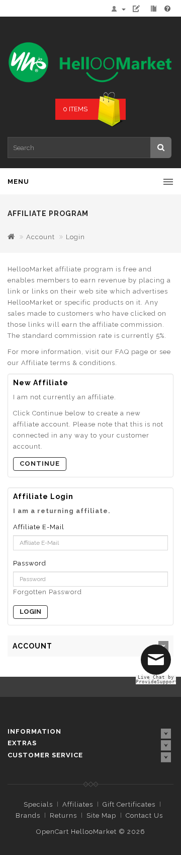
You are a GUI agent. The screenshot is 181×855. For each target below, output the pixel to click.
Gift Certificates (129, 804)
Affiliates (77, 804)
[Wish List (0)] (140, 9)
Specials (38, 804)
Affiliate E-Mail (38, 527)
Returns (63, 815)
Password (29, 563)
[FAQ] (167, 9)
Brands (28, 815)
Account (40, 237)
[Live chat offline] (158, 664)
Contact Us (144, 815)
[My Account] (121, 9)
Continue (40, 463)
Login (75, 237)
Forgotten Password (47, 592)
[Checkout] (155, 9)
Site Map (101, 815)
